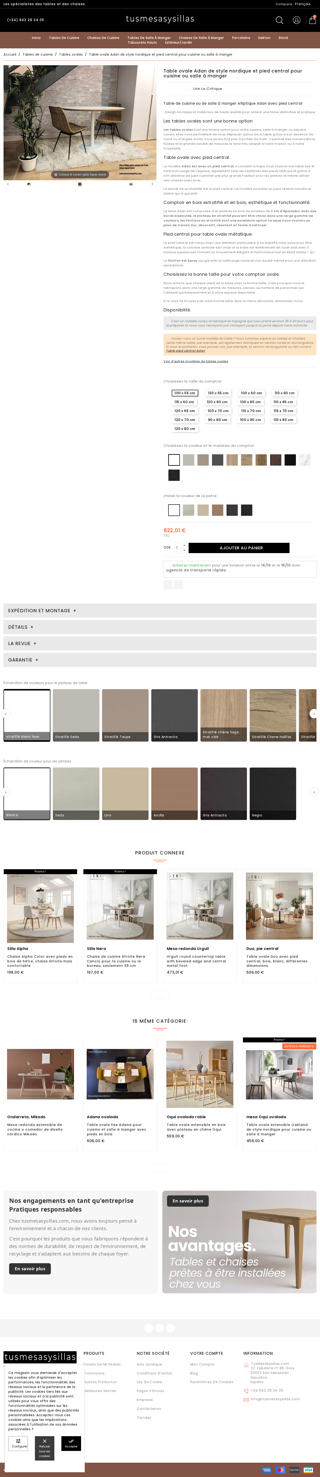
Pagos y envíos (150, 1391)
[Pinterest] (178, 584)
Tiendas (144, 1417)
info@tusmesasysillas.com (275, 1399)
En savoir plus (30, 1268)
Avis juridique (149, 1364)
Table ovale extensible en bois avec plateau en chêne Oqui (196, 1127)
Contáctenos (149, 1408)
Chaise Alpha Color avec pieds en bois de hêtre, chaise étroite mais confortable (40, 961)
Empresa (145, 1399)
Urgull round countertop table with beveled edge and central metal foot (196, 961)
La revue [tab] (20, 643)
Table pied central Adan (185, 350)
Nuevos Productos (100, 1382)
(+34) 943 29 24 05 (25, 20)
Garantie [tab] (21, 660)
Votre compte (206, 1353)
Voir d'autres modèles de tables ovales (196, 361)
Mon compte (202, 1364)
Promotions (94, 1373)
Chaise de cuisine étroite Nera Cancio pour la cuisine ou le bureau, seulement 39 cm (116, 961)
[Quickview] (51, 923)
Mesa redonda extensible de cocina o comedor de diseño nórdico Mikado (35, 1129)
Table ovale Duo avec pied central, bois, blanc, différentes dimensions (277, 961)
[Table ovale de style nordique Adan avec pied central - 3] (80, 184)
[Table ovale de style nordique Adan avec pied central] (131, 184)
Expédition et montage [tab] (39, 610)
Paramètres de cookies (212, 1382)
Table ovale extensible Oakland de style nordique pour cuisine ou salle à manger (278, 1129)
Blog (194, 1373)
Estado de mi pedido (102, 1364)
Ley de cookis (149, 1382)
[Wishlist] (72, 875)
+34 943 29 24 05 (267, 1390)
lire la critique (207, 88)
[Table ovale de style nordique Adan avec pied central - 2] (29, 184)
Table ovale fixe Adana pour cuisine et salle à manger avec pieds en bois (116, 1129)
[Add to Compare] (40, 924)
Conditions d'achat (154, 1373)
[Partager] (168, 584)
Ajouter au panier (241, 548)
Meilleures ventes (100, 1391)
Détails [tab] (18, 627)
